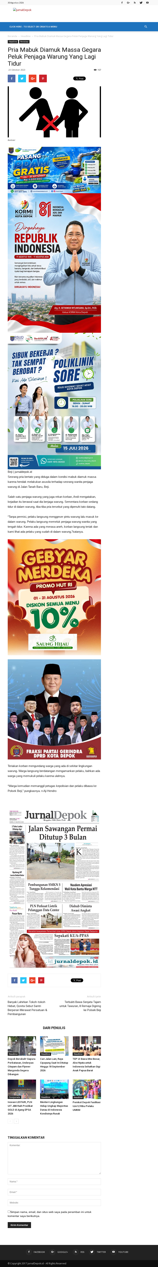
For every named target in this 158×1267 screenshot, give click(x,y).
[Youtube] (147, 2)
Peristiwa (24, 41)
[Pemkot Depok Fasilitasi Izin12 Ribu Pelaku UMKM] (87, 1089)
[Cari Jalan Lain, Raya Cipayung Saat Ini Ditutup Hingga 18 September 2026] (54, 1046)
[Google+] (128, 2)
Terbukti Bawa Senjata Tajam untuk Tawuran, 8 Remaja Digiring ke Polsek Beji (80, 1006)
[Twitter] (141, 2)
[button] (145, 26)
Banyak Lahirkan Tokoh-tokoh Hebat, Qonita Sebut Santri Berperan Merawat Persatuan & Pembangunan (27, 1008)
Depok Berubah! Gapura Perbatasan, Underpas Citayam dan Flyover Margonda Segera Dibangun (21, 1066)
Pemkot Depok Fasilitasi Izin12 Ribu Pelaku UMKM (86, 1106)
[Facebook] (122, 2)
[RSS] (135, 2)
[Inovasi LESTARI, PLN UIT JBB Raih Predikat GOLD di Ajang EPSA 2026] (22, 1089)
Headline (26, 36)
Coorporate (14, 1097)
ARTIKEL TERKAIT (24, 1028)
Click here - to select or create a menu (33, 26)
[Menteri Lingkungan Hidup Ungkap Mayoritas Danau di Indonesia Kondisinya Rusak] (54, 1089)
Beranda (12, 36)
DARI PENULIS (54, 1028)
